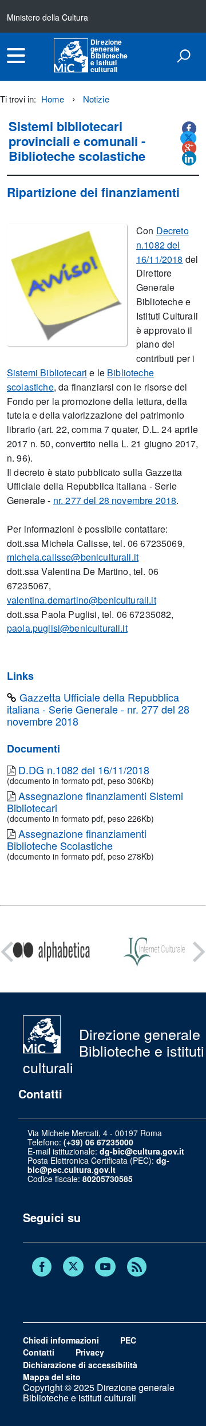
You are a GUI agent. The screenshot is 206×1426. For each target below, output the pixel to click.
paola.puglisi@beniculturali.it (67, 628)
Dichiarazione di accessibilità (80, 1364)
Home (53, 99)
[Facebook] (42, 1268)
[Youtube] (105, 1268)
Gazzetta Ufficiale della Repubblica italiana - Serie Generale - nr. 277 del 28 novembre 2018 (98, 709)
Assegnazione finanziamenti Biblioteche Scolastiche (76, 839)
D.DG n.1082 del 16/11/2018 (83, 769)
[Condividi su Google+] (189, 148)
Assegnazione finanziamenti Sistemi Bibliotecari (95, 801)
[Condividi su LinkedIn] (189, 158)
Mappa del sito (52, 1376)
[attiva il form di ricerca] (183, 55)
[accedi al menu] (16, 55)
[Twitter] (73, 1268)
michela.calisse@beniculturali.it (72, 557)
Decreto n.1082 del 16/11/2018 (162, 245)
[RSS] (136, 1268)
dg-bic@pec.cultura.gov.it (98, 1165)
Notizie (96, 99)
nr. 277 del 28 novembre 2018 (114, 500)
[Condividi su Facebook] (189, 129)
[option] (51, 951)
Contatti (38, 1352)
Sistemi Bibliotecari (47, 372)
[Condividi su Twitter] (188, 138)
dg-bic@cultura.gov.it (142, 1151)
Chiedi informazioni (61, 1340)
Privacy (90, 1352)
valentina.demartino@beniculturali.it (81, 599)
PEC (128, 1340)
